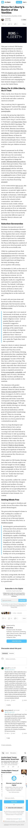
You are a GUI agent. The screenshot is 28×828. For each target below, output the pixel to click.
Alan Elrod (7, 18)
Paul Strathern (6, 256)
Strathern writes (6, 308)
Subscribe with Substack (15, 807)
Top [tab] (3, 753)
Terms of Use (21, 604)
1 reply (8, 738)
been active (22, 75)
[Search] (25, 753)
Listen (24, 19)
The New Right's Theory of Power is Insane (9, 771)
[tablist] (8, 653)
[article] (14, 762)
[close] (23, 776)
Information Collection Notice (17, 605)
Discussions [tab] (13, 753)
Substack (6, 824)
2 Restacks (19, 613)
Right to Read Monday (16, 445)
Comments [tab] (5, 653)
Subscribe (19, 2)
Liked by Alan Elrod (10, 669)
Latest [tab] (7, 753)
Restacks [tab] (11, 653)
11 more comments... (6, 745)
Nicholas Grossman (12, 764)
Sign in (24, 2)
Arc (22, 186)
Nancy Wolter (8, 710)
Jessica (6, 668)
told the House (12, 403)
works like (4, 117)
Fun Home (18, 124)
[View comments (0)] (8, 767)
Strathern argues (7, 523)
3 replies (8, 705)
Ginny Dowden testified (9, 392)
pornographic (5, 111)
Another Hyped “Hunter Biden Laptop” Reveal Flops (10, 758)
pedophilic (19, 372)
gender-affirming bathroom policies (13, 161)
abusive (3, 374)
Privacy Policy (19, 814)
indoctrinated (5, 168)
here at (18, 186)
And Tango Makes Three (18, 122)
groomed (4, 182)
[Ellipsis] (26, 668)
